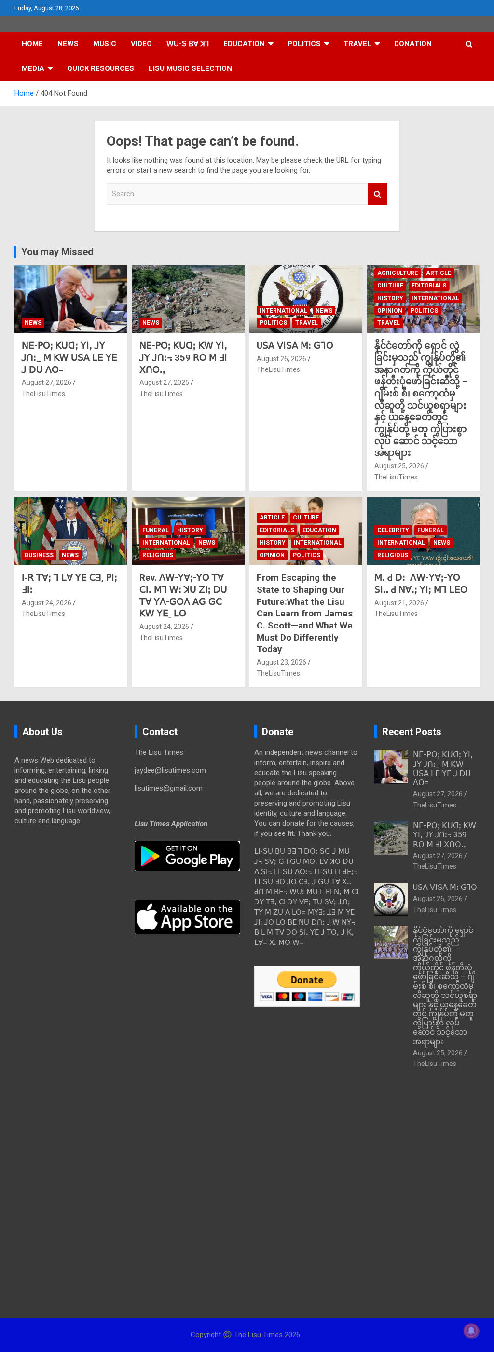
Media (33, 68)
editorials (429, 285)
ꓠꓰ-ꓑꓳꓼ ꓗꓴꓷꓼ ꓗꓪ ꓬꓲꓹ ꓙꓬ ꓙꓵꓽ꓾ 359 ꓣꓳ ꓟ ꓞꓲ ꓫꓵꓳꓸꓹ (183, 357)
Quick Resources (100, 68)
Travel (357, 44)
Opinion (389, 310)
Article (438, 273)
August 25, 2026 (399, 466)
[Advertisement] (67, 985)
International (283, 310)
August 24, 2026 (46, 603)
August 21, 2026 (399, 603)
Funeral (155, 530)
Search (377, 194)
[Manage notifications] (471, 1330)
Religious (157, 555)
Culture (390, 285)
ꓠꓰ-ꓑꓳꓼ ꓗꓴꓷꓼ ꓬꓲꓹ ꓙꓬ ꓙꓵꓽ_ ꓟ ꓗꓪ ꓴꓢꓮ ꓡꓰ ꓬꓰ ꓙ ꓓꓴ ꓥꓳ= (69, 357)
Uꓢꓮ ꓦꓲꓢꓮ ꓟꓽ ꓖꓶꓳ (295, 345)
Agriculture (397, 273)
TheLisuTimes (43, 393)
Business (39, 555)
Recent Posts (411, 731)
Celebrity (393, 530)
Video (141, 44)
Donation (413, 44)
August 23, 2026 (281, 662)
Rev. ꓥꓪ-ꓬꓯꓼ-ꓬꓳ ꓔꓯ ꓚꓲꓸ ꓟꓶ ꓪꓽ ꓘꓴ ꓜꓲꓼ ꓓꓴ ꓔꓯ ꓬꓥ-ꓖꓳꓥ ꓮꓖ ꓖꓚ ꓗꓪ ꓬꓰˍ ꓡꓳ (183, 595)
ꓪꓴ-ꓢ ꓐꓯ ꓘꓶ (187, 44)
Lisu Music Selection (190, 68)
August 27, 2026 (46, 382)
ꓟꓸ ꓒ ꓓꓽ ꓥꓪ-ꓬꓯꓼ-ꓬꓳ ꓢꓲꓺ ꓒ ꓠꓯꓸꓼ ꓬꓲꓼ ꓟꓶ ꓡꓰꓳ (420, 583)
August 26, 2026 (281, 359)
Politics (304, 44)
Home (32, 44)
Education (244, 44)
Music (104, 44)
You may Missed (57, 252)
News (68, 44)
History (390, 298)
